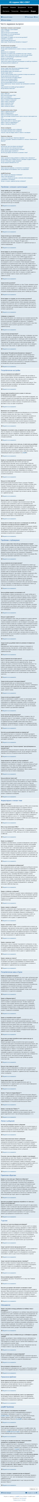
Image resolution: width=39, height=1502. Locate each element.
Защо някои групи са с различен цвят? (11, 120)
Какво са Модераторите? (7, 113)
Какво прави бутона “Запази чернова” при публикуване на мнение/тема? (18, 84)
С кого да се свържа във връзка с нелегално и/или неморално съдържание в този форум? (17, 178)
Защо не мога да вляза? (7, 35)
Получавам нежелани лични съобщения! (11, 131)
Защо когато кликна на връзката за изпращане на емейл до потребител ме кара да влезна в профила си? (19, 62)
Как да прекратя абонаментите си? (10, 162)
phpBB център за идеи (13, 1431)
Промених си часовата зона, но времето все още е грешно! (16, 53)
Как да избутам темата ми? (8, 88)
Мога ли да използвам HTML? (8, 95)
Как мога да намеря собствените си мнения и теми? (14, 152)
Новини (13, 7)
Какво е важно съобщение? (8, 101)
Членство (14, 11)
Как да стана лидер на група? (8, 119)
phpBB (24, 452)
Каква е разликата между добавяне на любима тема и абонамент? (18, 157)
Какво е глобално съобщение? (8, 100)
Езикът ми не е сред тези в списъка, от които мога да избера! (16, 55)
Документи (22, 7)
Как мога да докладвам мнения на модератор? (13, 82)
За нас (30, 7)
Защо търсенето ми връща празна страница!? (12, 149)
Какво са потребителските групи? (9, 114)
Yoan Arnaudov (22, 1498)
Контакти (6, 11)
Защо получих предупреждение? (9, 80)
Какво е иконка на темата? (7, 106)
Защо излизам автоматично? (8, 40)
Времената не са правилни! (8, 52)
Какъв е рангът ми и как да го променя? (11, 59)
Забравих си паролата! (7, 38)
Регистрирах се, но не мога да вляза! (10, 34)
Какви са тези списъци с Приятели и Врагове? (12, 137)
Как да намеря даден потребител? (9, 151)
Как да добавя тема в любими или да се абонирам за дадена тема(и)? (19, 159)
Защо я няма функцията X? (8, 176)
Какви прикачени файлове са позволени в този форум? (15, 167)
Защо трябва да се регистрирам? (9, 29)
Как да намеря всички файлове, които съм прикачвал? (15, 169)
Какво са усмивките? (6, 97)
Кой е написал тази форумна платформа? (11, 174)
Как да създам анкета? (7, 72)
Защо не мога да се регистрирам (9, 32)
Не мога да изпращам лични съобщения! (11, 129)
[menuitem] (6, 17)
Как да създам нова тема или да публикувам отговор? (15, 68)
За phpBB (19, 1419)
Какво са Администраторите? (8, 111)
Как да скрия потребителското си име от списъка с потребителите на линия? (18, 49)
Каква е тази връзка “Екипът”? (8, 124)
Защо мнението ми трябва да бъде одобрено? (12, 87)
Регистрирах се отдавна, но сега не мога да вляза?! (14, 37)
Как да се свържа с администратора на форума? (13, 181)
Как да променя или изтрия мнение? (10, 69)
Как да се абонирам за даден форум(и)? (11, 161)
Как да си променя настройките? (9, 47)
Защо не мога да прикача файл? (9, 79)
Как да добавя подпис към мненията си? (11, 71)
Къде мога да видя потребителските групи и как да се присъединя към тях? (19, 117)
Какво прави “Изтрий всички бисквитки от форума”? (14, 42)
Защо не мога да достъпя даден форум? (11, 77)
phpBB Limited (5, 1415)
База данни (24, 11)
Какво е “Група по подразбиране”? (9, 122)
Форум (33, 11)
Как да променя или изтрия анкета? (10, 76)
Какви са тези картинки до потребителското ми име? (14, 56)
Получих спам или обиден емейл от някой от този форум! (15, 132)
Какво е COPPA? (5, 31)
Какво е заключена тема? (7, 103)
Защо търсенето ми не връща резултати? (11, 147)
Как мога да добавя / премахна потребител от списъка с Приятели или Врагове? (19, 140)
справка (17, 1449)
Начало (5, 7)
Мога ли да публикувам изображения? (10, 98)
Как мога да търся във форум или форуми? (12, 146)
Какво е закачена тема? (7, 104)
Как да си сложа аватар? (7, 58)
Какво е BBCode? (5, 93)
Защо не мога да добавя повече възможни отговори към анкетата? (18, 74)
